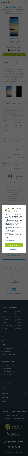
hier (15, 240)
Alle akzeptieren (14, 245)
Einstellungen (14, 249)
